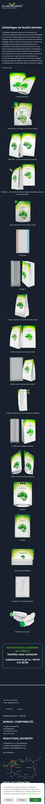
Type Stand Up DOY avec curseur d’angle (22, 225)
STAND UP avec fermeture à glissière (23, 476)
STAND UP (22, 509)
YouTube (20, 709)
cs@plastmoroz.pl (16, 659)
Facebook (9, 709)
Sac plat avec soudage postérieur (22, 601)
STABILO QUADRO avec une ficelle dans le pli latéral (22, 413)
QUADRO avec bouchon (22, 632)
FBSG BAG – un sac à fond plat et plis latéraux (22, 159)
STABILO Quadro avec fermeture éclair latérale (23, 320)
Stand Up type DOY (22, 96)
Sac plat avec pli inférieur (22, 571)
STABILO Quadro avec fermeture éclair (22, 352)
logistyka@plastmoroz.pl (18, 748)
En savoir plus (8, 68)
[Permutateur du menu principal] (41, 5)
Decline (8, 800)
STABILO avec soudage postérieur (23, 446)
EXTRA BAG (22, 255)
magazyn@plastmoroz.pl (18, 745)
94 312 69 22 (10, 733)
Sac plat (22, 540)
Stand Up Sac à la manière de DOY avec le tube (22, 128)
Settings (22, 800)
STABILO (22, 289)
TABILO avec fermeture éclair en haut (23, 384)
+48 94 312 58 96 (28, 661)
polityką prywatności (32, 793)
